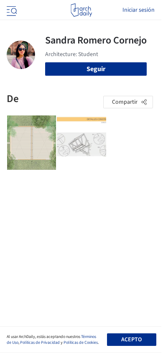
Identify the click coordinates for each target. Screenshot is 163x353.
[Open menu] (11, 10)
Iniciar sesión (138, 10)
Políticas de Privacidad (40, 342)
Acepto (131, 339)
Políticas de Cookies (81, 342)
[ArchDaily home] (81, 10)
